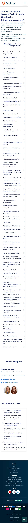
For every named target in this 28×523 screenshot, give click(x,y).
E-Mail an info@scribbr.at (10, 382)
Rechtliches (14, 470)
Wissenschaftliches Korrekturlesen (14, 485)
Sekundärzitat (13, 23)
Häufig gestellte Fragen (14, 468)
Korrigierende (14, 472)
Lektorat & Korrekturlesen (14, 477)
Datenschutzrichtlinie (14, 520)
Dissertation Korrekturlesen (14, 483)
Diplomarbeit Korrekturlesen (14, 481)
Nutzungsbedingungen (14, 517)
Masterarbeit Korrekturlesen (14, 479)
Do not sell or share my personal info (14, 514)
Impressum (14, 512)
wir (9, 375)
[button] (24, 519)
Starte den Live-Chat (9, 379)
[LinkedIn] (18, 492)
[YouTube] (9, 492)
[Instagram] (14, 492)
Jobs (14, 466)
